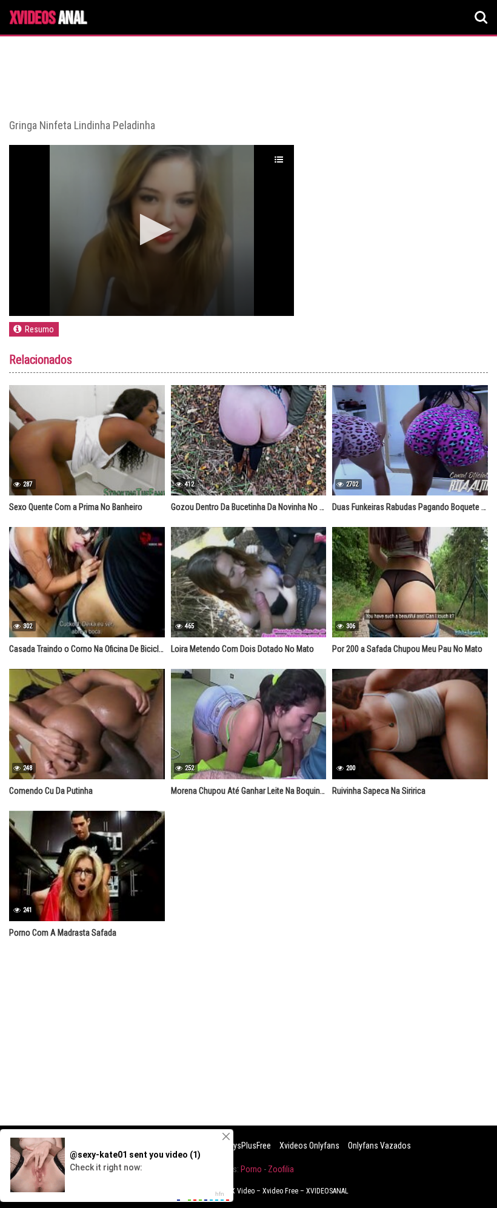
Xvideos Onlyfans (309, 1145)
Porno (251, 1169)
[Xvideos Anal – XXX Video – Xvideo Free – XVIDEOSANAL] (48, 19)
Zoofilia (281, 1169)
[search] (481, 17)
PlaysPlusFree (246, 1145)
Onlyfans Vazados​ (379, 1145)
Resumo (39, 329)
